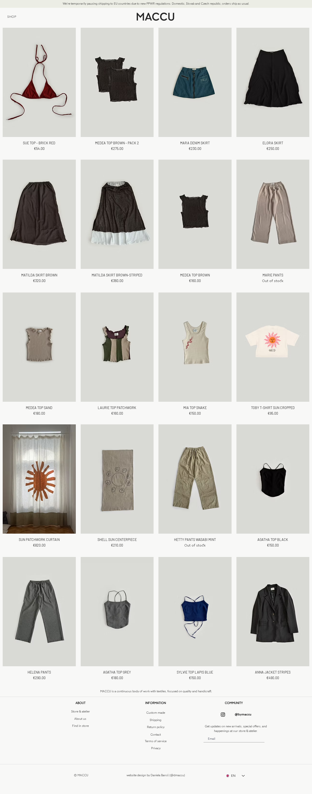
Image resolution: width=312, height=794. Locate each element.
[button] (80, 703)
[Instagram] (223, 714)
